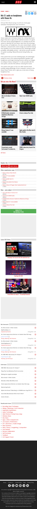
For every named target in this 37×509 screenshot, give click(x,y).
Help (24, 482)
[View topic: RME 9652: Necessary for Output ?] (35, 368)
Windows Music (6, 416)
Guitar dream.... (5, 397)
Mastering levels (5, 387)
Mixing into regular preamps (9, 374)
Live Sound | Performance (9, 422)
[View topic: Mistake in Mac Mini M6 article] (35, 381)
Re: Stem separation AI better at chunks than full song (16, 334)
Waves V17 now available (8, 176)
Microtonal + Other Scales (8, 377)
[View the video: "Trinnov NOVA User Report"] (18, 286)
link (9, 91)
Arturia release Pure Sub (8, 205)
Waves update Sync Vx (7, 179)
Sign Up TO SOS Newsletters (18, 211)
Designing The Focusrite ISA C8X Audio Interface (19, 257)
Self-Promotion (6, 433)
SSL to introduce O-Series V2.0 (9, 192)
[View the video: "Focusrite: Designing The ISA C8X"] (18, 249)
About (4, 482)
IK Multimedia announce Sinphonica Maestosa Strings (15, 199)
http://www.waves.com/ (7, 75)
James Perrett (4, 336)
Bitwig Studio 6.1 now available (10, 202)
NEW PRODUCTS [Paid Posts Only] (12, 414)
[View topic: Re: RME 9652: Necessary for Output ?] (35, 354)
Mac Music (5, 418)
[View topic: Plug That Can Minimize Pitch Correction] (35, 371)
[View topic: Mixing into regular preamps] (35, 374)
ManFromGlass (5, 330)
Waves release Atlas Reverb (9, 173)
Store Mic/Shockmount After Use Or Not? (12, 393)
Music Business (6, 425)
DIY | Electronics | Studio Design (11, 423)
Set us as (31, 11)
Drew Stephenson (5, 343)
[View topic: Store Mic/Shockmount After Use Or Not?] (35, 393)
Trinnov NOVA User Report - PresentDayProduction (18, 294)
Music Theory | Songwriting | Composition (14, 427)
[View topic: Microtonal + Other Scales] (35, 377)
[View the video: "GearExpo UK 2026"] (18, 267)
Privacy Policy (30, 482)
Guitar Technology (7, 412)
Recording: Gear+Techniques (7, 358)
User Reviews (6, 429)
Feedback (5, 435)
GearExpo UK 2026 (18, 276)
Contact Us (10, 482)
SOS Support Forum (8, 437)
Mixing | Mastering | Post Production (8, 338)
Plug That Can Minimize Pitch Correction (12, 371)
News (7, 11)
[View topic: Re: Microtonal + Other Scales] (35, 328)
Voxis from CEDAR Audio (8, 195)
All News (3, 153)
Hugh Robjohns (5, 357)
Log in (3, 2)
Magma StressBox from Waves (10, 182)
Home (2, 11)
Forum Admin (4, 350)
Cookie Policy (18, 482)
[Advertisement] (18, 226)
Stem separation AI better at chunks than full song (15, 384)
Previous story (8, 78)
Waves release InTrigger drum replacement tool (14, 185)
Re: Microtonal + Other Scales (9, 327)
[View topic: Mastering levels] (35, 387)
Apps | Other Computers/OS (10, 420)
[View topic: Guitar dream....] (35, 397)
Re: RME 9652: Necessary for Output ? (11, 354)
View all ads (5, 166)
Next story (30, 78)
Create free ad (13, 166)
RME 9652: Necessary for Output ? (10, 368)
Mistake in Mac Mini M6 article (9, 380)
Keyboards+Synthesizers (6, 331)
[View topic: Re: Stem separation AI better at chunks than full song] (35, 334)
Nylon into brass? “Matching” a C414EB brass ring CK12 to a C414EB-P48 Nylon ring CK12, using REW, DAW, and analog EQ (18, 390)
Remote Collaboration (8, 431)
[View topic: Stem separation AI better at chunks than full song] (35, 384)
